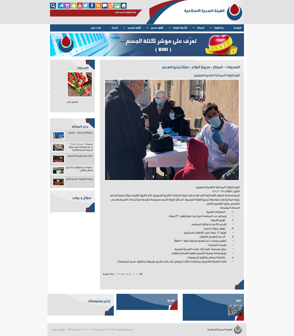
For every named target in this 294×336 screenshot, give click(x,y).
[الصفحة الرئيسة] (124, 7)
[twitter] (86, 7)
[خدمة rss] (98, 7)
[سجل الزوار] (105, 7)
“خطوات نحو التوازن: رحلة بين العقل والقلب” (79, 169)
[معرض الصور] (117, 7)
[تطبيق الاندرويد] (74, 7)
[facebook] (92, 7)
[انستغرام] (67, 7)
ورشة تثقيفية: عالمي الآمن (79, 179)
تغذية (115, 27)
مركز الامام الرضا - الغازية (80, 132)
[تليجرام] (61, 7)
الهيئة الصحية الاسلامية (220, 329)
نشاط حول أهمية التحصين (80, 156)
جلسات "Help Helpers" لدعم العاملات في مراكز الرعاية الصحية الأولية (81, 147)
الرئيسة (237, 27)
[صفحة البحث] (54, 7)
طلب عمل (96, 27)
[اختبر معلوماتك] (111, 7)
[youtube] (80, 7)
